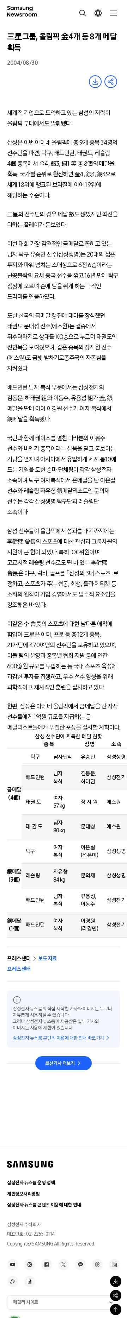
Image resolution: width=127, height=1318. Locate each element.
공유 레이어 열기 (110, 81)
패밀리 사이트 (25, 1302)
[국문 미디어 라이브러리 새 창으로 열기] (114, 1264)
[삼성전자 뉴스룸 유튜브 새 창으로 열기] (12, 1264)
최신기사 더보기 (60, 1063)
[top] (115, 1309)
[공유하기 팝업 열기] (115, 1295)
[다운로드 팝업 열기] (115, 1281)
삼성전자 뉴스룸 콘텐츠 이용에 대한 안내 (44, 1205)
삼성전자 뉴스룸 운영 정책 (31, 1183)
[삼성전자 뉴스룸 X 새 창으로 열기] (63, 1264)
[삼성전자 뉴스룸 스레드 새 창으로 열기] (97, 1264)
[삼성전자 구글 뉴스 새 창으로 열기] (29, 1281)
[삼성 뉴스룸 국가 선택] (98, 13)
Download (95, 81)
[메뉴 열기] (113, 13)
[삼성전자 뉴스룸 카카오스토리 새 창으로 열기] (80, 1264)
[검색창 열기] (82, 13)
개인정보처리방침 (23, 1194)
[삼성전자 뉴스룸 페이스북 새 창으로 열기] (46, 1264)
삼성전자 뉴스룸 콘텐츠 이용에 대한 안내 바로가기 (58, 1038)
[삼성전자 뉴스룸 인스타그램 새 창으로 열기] (29, 1264)
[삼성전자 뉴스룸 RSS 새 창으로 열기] (12, 1281)
